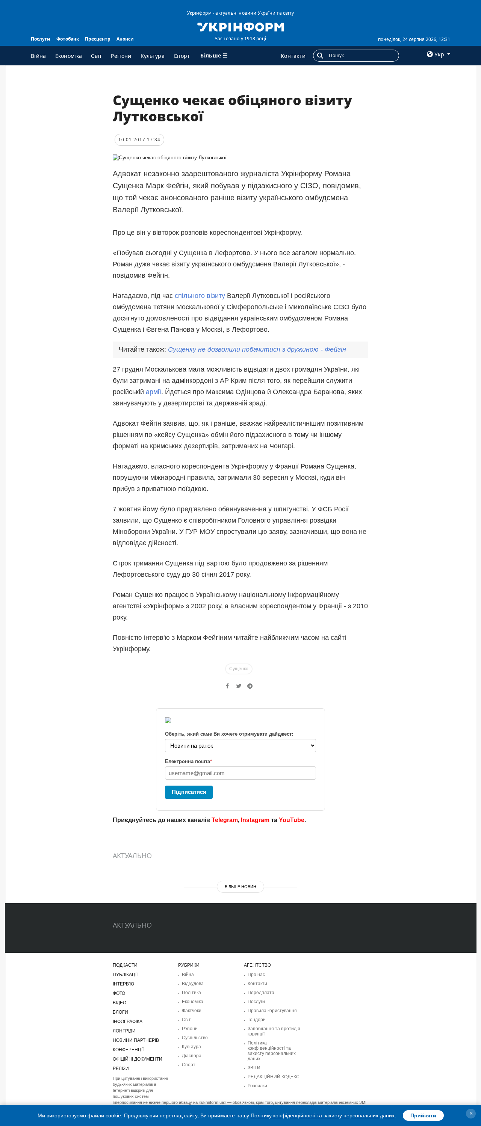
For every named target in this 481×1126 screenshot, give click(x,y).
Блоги (120, 1012)
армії (153, 392)
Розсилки (257, 1085)
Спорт (182, 55)
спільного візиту (200, 295)
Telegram (225, 820)
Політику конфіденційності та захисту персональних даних (323, 1115)
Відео (119, 1002)
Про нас (256, 974)
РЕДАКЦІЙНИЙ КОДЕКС (273, 1076)
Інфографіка (127, 1021)
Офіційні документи (137, 1059)
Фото (119, 993)
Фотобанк (67, 39)
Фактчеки (191, 1010)
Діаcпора (191, 1055)
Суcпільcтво (195, 1037)
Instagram (255, 820)
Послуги (40, 39)
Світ (96, 55)
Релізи (121, 1068)
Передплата (261, 992)
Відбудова (193, 983)
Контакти (293, 55)
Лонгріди (124, 1031)
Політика (191, 992)
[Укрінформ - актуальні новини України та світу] (240, 26)
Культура (153, 55)
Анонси (125, 39)
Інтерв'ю (123, 984)
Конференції (128, 1049)
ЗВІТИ (254, 1067)
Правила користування (272, 1010)
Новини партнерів (136, 1040)
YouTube (291, 820)
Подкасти (125, 965)
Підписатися (189, 792)
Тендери (257, 1019)
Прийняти (423, 1115)
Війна (38, 55)
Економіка (68, 55)
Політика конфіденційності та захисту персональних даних (272, 1050)
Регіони (121, 55)
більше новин (240, 886)
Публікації (125, 974)
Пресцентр (97, 39)
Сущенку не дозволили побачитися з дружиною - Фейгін (257, 349)
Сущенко (238, 668)
